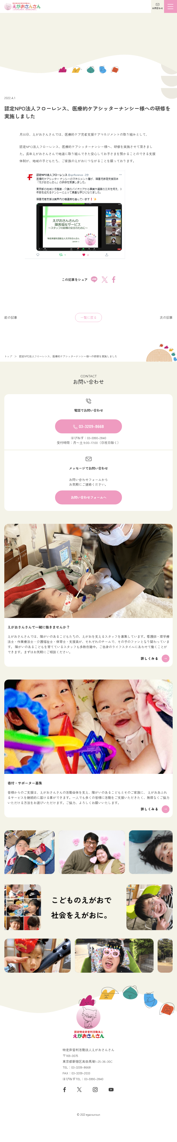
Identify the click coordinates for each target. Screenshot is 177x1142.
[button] (157, 6)
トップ (8, 356)
